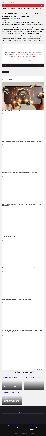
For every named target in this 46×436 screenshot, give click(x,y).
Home (3, 10)
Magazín (4, 8)
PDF (21, 0)
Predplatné (10, 0)
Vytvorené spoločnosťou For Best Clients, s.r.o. (12, 427)
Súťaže (33, 8)
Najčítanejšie (38, 8)
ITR (23, 0)
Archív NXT (23, 8)
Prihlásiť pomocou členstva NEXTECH (23, 60)
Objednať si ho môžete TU (18, 56)
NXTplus (28, 8)
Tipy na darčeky (11, 8)
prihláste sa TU (34, 56)
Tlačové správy (9, 10)
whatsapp (14, 18)
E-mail (18, 18)
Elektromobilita (16, 0)
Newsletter (28, 0)
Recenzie (18, 8)
